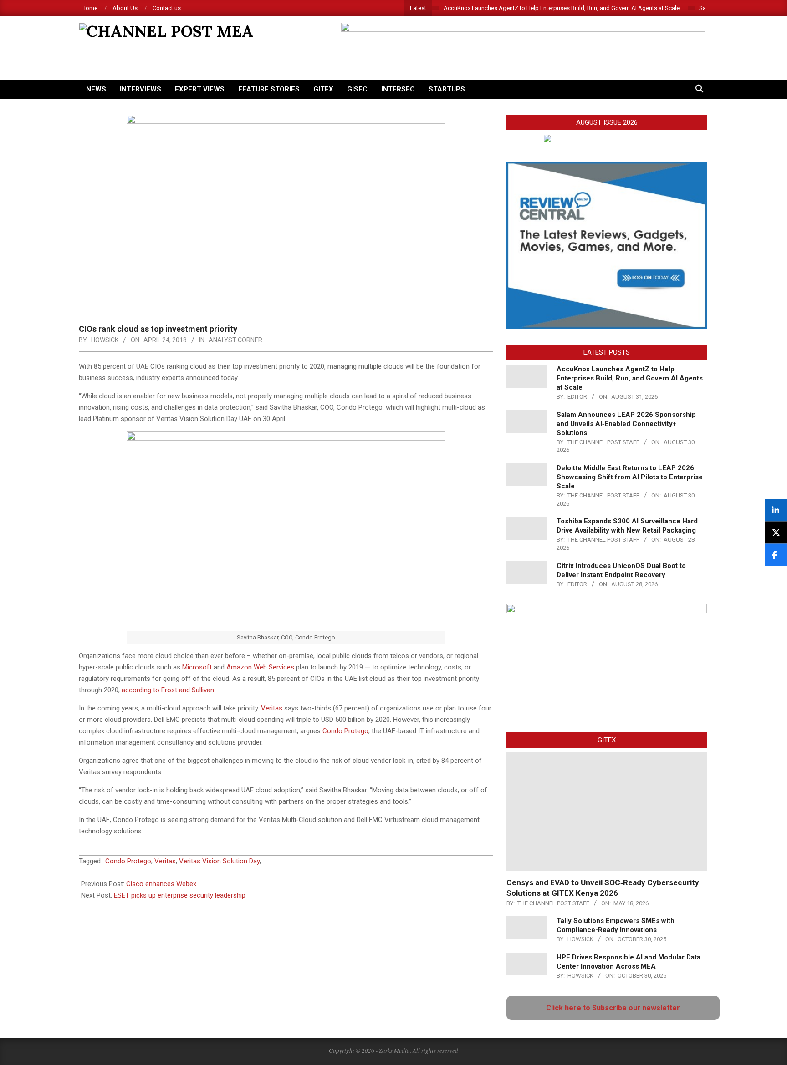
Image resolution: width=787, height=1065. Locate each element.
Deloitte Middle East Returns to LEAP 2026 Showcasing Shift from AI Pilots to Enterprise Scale (630, 477)
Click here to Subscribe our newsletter (613, 1008)
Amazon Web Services (260, 667)
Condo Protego (345, 731)
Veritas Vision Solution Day (219, 861)
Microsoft (197, 667)
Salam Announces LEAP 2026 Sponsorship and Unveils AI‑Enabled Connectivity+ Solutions (626, 424)
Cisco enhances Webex (161, 884)
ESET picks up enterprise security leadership (179, 895)
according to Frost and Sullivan (168, 690)
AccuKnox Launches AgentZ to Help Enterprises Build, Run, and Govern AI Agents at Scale (562, 8)
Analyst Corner (235, 340)
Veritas (271, 708)
